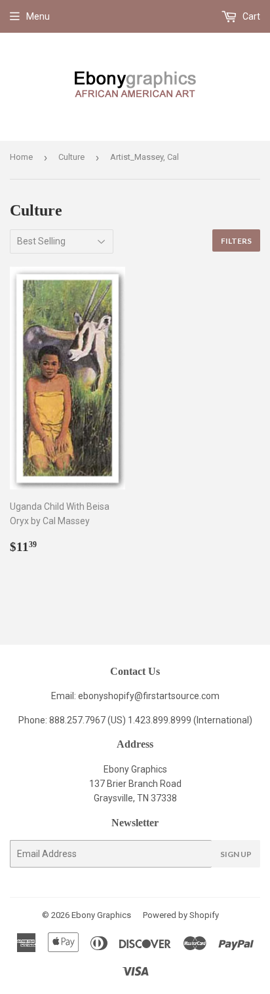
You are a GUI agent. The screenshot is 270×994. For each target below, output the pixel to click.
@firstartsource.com (177, 696)
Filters (236, 241)
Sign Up (236, 854)
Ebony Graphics (101, 915)
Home (21, 157)
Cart (250, 16)
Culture (71, 157)
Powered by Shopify (181, 915)
